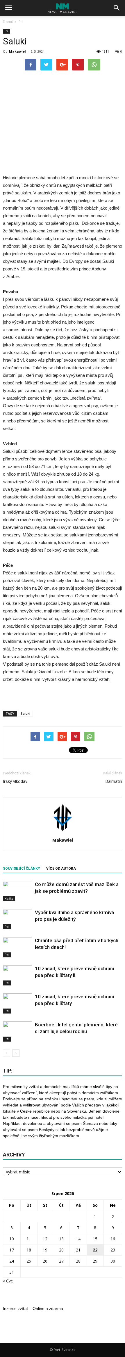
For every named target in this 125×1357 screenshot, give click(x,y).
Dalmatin (114, 781)
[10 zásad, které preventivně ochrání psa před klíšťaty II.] (17, 975)
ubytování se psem (76, 1099)
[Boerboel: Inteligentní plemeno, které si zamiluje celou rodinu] (17, 1031)
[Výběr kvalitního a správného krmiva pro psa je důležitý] (17, 919)
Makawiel (17, 51)
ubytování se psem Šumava (72, 1123)
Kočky (9, 899)
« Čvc (8, 1281)
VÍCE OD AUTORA (61, 868)
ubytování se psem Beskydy (28, 1129)
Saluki (25, 713)
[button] (117, 8)
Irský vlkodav (15, 781)
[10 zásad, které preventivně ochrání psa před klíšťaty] (17, 1003)
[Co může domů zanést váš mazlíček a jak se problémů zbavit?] (17, 891)
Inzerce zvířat (15, 1308)
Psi (6, 31)
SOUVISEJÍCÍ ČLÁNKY (21, 868)
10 (11, 1239)
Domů (8, 21)
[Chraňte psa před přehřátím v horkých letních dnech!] (17, 947)
